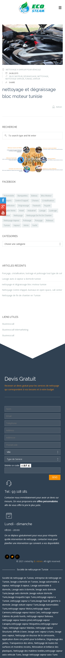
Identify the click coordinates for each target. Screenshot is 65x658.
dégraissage (29, 76)
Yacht (34, 225)
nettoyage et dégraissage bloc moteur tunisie (24, 284)
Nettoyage (18, 215)
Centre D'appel (21, 200)
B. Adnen (38, 561)
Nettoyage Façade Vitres (11, 157)
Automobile (9, 195)
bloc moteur (16, 76)
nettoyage (42, 76)
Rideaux (49, 220)
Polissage (27, 220)
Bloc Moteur (46, 195)
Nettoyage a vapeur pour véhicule (23, 69)
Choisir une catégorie (15, 243)
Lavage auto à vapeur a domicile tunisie (21, 278)
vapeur (36, 78)
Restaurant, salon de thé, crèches (15, 168)
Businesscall (8, 323)
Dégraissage (23, 205)
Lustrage (53, 210)
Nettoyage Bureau (51, 158)
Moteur (7, 215)
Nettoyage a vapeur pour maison (49, 148)
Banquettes (23, 195)
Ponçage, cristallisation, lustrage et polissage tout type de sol (32, 273)
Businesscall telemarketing (15, 329)
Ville (9, 452)
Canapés (7, 200)
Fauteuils (36, 205)
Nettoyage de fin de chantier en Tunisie (21, 295)
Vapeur (17, 225)
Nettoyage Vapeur (11, 220)
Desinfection (9, 205)
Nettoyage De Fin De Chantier (39, 215)
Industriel (32, 210)
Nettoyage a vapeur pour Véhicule (15, 147)
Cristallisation (48, 200)
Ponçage (38, 220)
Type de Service (14, 459)
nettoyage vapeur (14, 78)
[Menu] (60, 7)
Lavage (42, 210)
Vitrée (26, 225)
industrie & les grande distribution (49, 168)
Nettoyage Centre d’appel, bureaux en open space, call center (32, 289)
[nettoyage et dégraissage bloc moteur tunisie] (32, 44)
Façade (47, 205)
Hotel (21, 210)
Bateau (34, 195)
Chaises (35, 200)
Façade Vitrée (9, 210)
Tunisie (28, 78)
